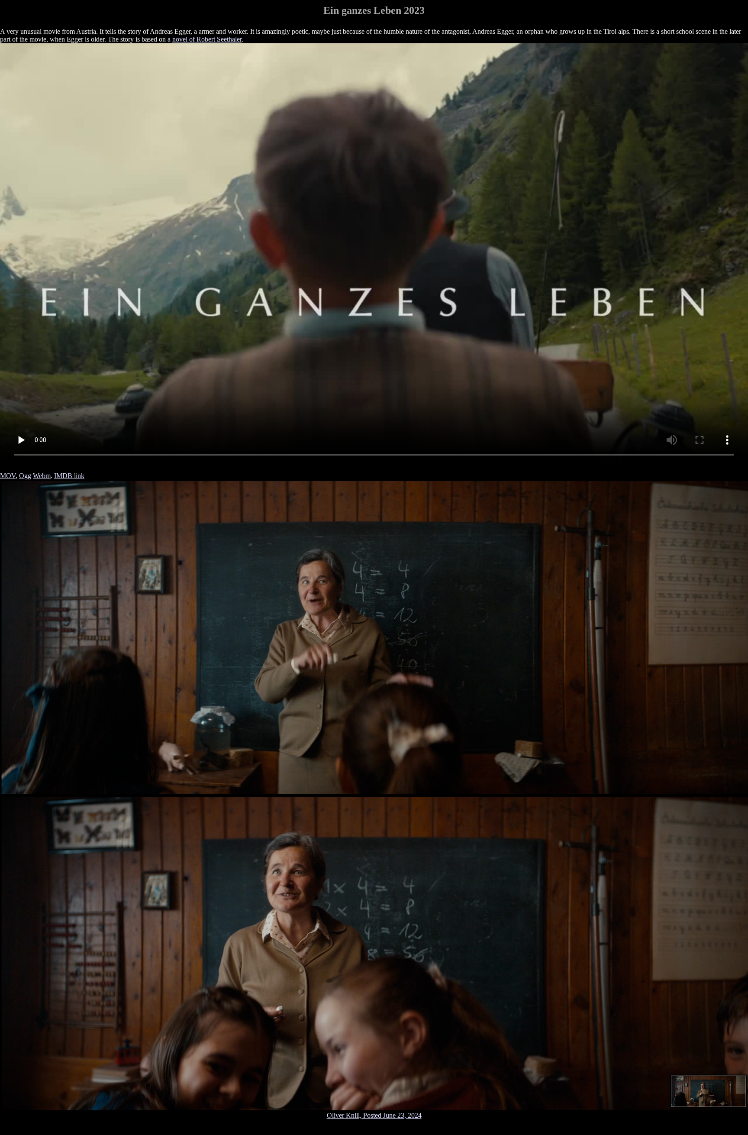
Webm (42, 475)
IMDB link (69, 475)
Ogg (25, 475)
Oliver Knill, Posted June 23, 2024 (374, 1115)
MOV (8, 475)
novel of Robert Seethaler (207, 39)
